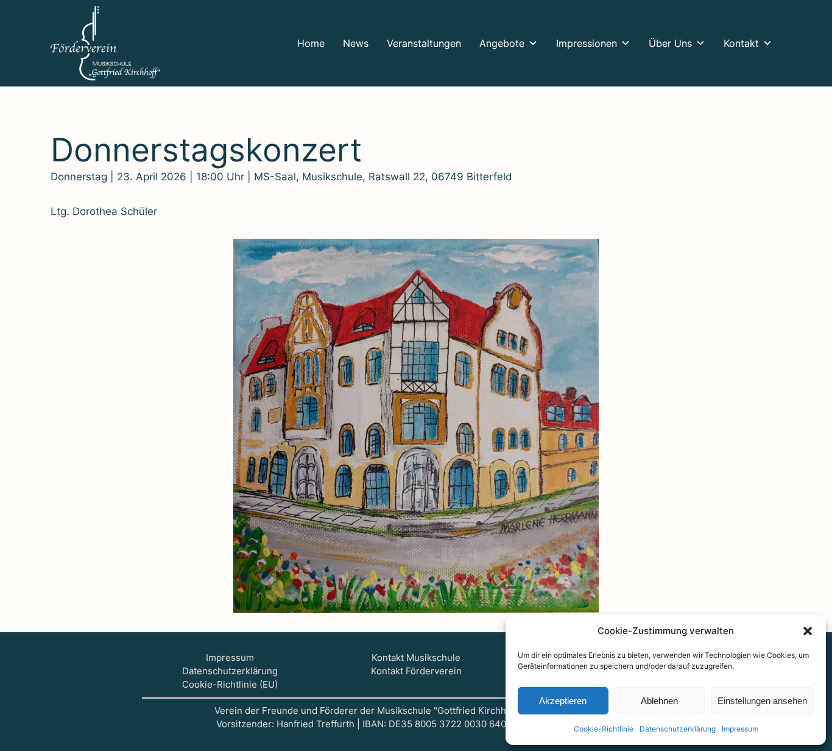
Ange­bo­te (501, 43)
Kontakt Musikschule (416, 657)
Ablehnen (659, 701)
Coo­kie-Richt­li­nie (603, 728)
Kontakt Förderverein (416, 671)
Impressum (230, 657)
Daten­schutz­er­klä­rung (678, 728)
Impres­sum (740, 728)
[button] (808, 631)
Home (311, 43)
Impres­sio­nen (586, 43)
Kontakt (741, 43)
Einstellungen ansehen (762, 701)
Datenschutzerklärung (230, 671)
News (355, 43)
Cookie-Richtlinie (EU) (230, 684)
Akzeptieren (563, 701)
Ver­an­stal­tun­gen (424, 43)
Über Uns (670, 43)
